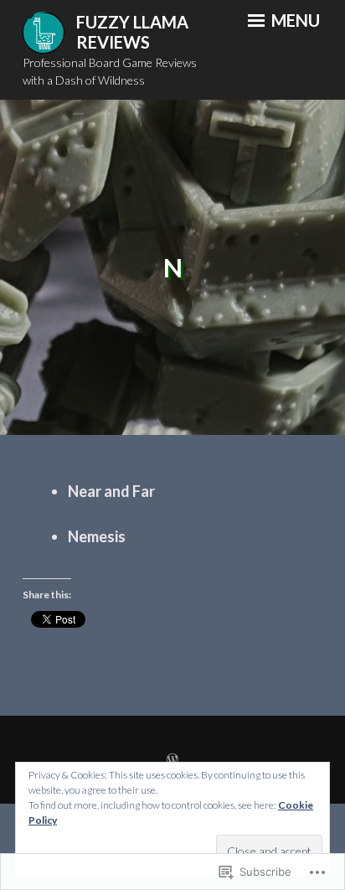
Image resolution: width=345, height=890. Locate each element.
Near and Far (111, 491)
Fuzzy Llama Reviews (132, 32)
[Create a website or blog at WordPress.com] (172, 760)
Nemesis (97, 536)
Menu (294, 20)
